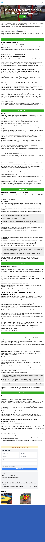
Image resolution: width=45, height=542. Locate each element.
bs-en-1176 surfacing (13, 30)
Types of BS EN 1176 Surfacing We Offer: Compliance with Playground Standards (19, 482)
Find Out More (22, 392)
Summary (4, 484)
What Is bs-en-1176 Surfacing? (8, 475)
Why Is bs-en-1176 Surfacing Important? (10, 477)
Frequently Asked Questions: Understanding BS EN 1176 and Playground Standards (19, 486)
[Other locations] (40, 2)
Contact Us (22, 263)
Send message (19, 468)
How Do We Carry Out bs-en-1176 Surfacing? (11, 481)
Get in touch (22, 16)
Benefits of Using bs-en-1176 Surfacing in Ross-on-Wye (13, 479)
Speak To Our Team (22, 110)
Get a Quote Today (22, 189)
